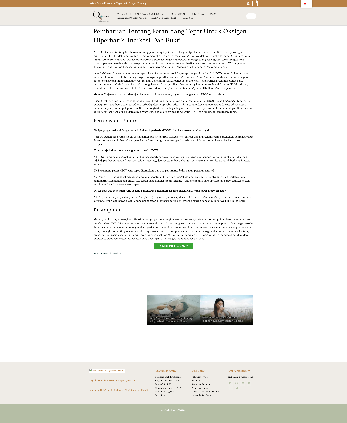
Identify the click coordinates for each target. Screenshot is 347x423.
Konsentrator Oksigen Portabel (132, 18)
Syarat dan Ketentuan (202, 384)
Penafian (196, 380)
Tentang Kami (124, 14)
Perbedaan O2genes (164, 391)
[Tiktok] (237, 388)
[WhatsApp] (231, 388)
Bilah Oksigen (199, 14)
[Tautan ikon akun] (248, 3)
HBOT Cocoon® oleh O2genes (149, 14)
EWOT (213, 14)
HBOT (113, 223)
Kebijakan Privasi (200, 377)
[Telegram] (249, 383)
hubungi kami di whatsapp (173, 246)
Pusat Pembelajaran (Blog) (163, 18)
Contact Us (188, 18)
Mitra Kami (160, 395)
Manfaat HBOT (178, 14)
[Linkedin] (242, 383)
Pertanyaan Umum (200, 388)
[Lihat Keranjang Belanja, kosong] (255, 3)
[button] (251, 16)
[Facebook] (230, 383)
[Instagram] (236, 383)
